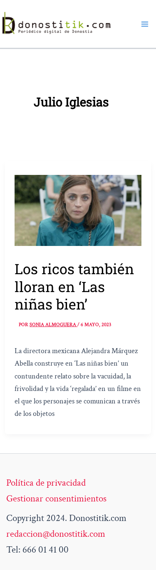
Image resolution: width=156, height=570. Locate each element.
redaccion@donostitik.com (55, 534)
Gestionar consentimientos (56, 498)
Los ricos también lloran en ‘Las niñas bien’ (74, 286)
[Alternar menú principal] (145, 23)
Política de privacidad (46, 483)
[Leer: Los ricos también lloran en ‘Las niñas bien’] (78, 209)
